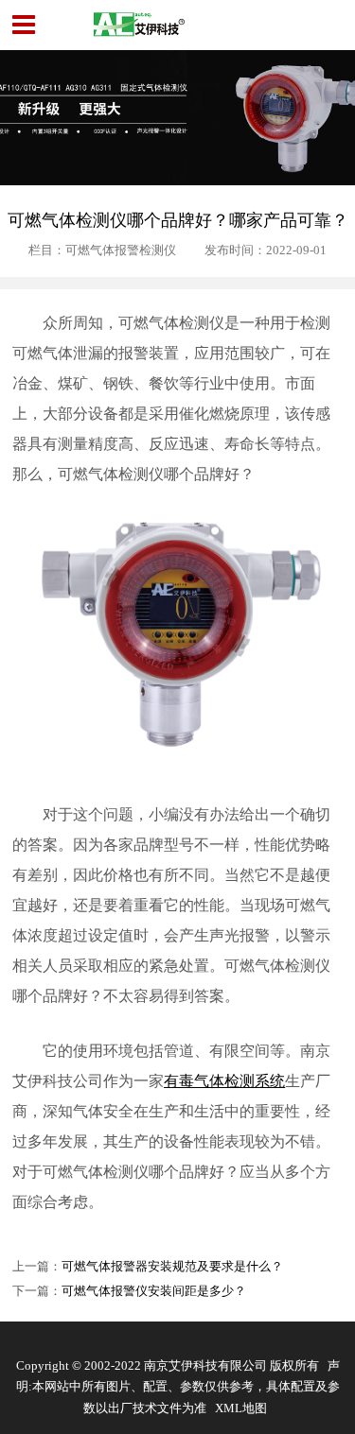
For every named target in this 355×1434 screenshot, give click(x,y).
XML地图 (241, 1408)
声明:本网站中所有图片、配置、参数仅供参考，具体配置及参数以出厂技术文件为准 (178, 1386)
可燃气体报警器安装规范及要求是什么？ (172, 1266)
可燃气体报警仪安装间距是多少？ (154, 1291)
